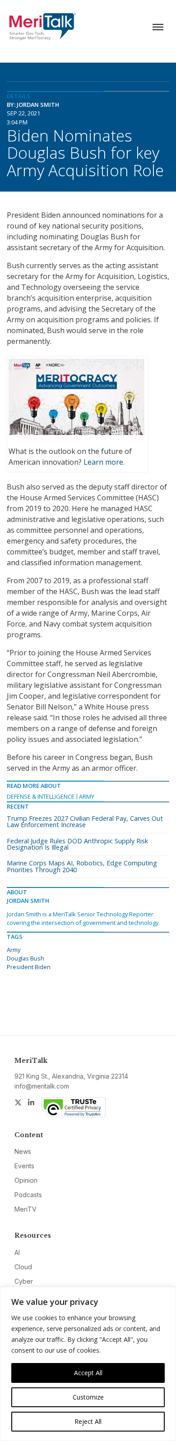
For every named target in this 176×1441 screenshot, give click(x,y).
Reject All (88, 1421)
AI (17, 1252)
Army (86, 796)
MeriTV (25, 1209)
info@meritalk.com (41, 1086)
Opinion (25, 1180)
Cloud (23, 1267)
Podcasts (28, 1195)
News (22, 1151)
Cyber (23, 1281)
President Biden (29, 967)
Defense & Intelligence (40, 796)
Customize (88, 1397)
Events (24, 1166)
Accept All (88, 1372)
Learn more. (104, 462)
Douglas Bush (25, 958)
